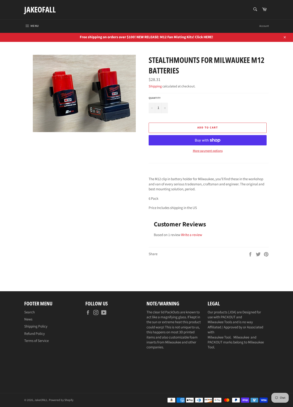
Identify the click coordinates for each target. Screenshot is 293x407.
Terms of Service (36, 340)
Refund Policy (34, 333)
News (28, 319)
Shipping (155, 86)
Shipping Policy (35, 326)
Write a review (191, 235)
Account (264, 26)
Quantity (154, 98)
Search (29, 312)
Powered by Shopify (61, 400)
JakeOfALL (40, 9)
